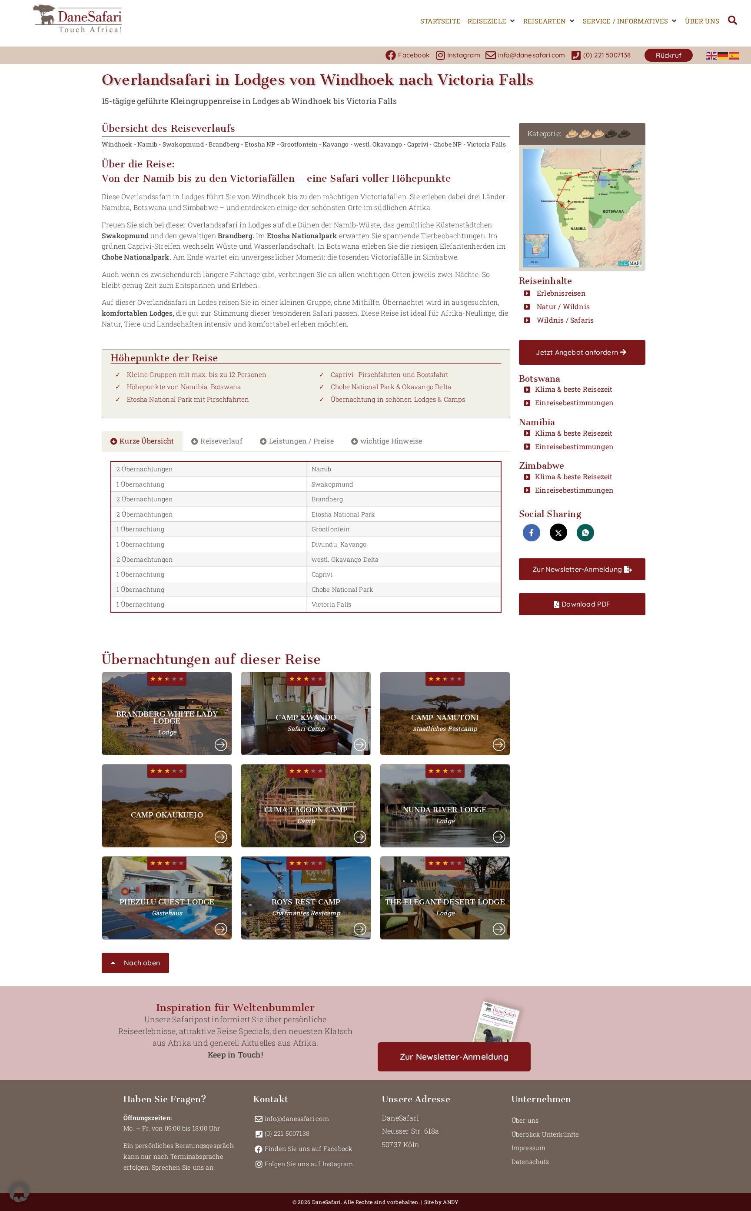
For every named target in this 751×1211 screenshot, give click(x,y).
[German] (723, 55)
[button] (492, 21)
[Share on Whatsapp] (585, 532)
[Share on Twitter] (558, 532)
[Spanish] (734, 55)
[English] (712, 55)
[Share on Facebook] (531, 532)
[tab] (142, 441)
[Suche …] (732, 21)
